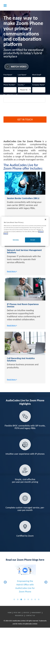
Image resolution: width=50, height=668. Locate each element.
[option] (25, 580)
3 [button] (22, 599)
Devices (26, 613)
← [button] (4, 581)
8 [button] (39, 599)
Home (10, 613)
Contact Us (30, 615)
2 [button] (18, 599)
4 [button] (25, 599)
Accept (32, 240)
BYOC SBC (17, 613)
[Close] (45, 219)
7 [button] (36, 599)
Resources (19, 615)
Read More (11, 271)
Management (36, 613)
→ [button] (45, 581)
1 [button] (15, 599)
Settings (16, 240)
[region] (25, 231)
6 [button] (32, 599)
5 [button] (29, 599)
